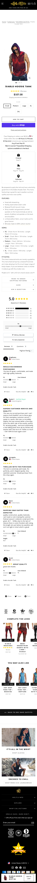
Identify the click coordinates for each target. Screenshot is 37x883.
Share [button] (8, 392)
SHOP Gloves (18, 753)
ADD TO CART (28, 877)
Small (7, 106)
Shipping (11, 97)
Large (24, 106)
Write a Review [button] (19, 335)
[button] (29, 392)
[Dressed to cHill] (18, 767)
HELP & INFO (18, 797)
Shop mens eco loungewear (18, 783)
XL (31, 106)
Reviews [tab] (7, 346)
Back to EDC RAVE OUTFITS (20, 712)
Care (18, 285)
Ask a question (18, 289)
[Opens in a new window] (13, 867)
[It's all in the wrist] (18, 737)
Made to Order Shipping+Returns (18, 279)
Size (18, 102)
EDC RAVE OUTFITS (23, 22)
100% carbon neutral (23, 224)
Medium (15, 106)
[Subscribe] (33, 822)
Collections (11, 22)
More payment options (18, 130)
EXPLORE (18, 803)
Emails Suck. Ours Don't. (18, 814)
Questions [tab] (20, 346)
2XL (18, 111)
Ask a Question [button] (19, 340)
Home (4, 22)
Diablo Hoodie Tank (9, 387)
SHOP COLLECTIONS (18, 808)
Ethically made (9, 224)
